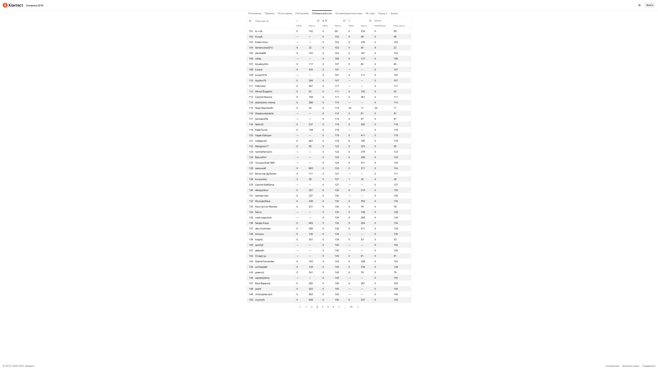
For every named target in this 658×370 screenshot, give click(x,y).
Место (312, 26)
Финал (394, 13)
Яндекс (30, 366)
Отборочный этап (322, 13)
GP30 (299, 26)
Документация (631, 366)
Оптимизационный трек (348, 13)
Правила (269, 13)
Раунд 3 (382, 13)
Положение (254, 13)
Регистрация (285, 13)
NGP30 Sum (380, 26)
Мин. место (399, 26)
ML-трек (370, 13)
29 (351, 306)
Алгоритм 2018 (34, 5)
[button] (262, 21)
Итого (378, 20)
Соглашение (612, 366)
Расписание (302, 13)
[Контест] (13, 5)
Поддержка (648, 366)
